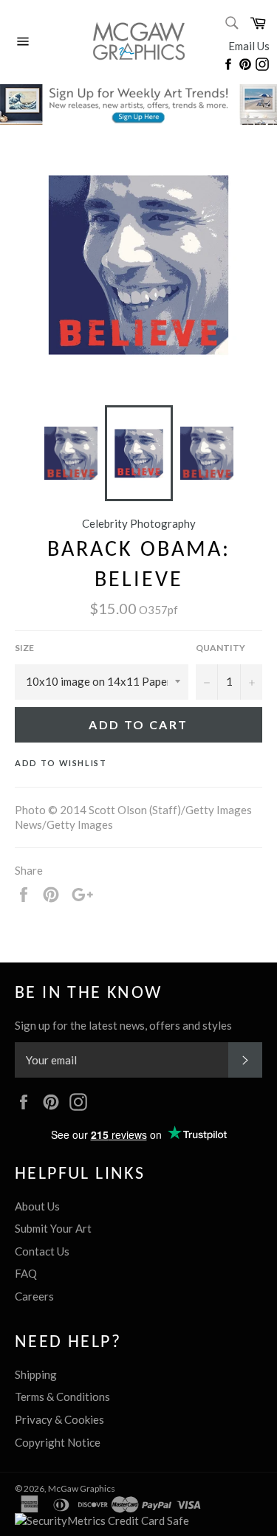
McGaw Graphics (81, 1488)
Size (24, 647)
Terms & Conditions (62, 1396)
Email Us (249, 45)
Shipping (36, 1374)
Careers (34, 1296)
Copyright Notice (57, 1442)
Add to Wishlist (61, 763)
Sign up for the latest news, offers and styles (123, 1025)
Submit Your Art (53, 1228)
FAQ (26, 1273)
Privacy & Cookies (59, 1419)
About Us (37, 1206)
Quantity (220, 647)
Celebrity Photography (139, 523)
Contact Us (42, 1251)
